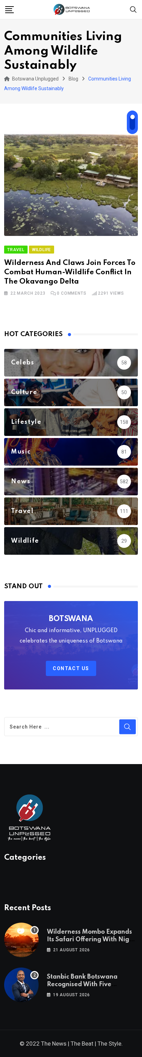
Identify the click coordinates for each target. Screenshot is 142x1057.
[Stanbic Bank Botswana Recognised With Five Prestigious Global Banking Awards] (21, 985)
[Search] (133, 9)
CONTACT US (71, 668)
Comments (71, 293)
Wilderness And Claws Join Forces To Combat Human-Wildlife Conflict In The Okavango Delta (69, 272)
